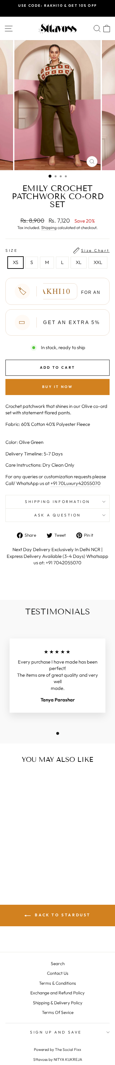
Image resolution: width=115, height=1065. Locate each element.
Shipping (49, 227)
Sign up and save (56, 1032)
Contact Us (57, 973)
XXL (98, 262)
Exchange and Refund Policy (57, 993)
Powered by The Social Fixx (57, 1049)
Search (58, 963)
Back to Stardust (62, 914)
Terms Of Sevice (57, 1012)
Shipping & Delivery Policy (57, 1003)
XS (15, 262)
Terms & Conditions (57, 983)
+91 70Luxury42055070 (75, 483)
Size (57, 250)
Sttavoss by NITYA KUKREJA (57, 1059)
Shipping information (57, 501)
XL (78, 262)
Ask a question (57, 515)
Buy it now (57, 386)
